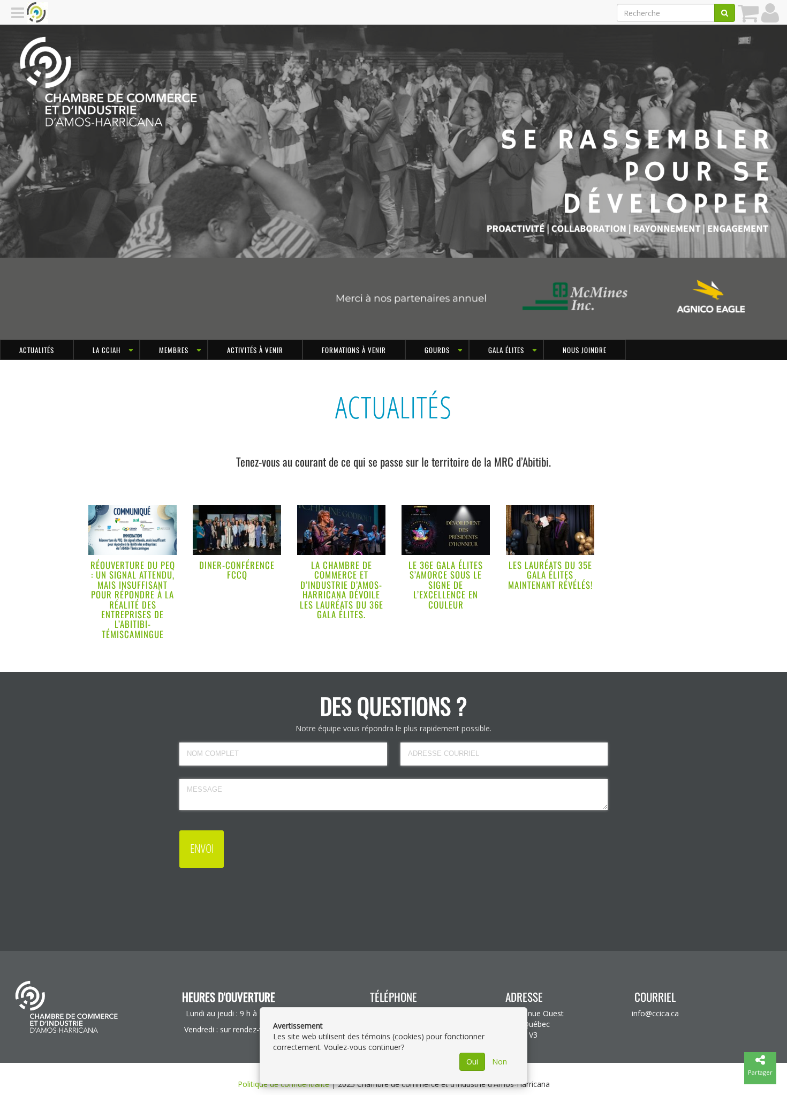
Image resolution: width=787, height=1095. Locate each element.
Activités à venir (255, 349)
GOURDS (437, 349)
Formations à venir (354, 349)
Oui (472, 1061)
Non (499, 1061)
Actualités (36, 349)
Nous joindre (585, 349)
